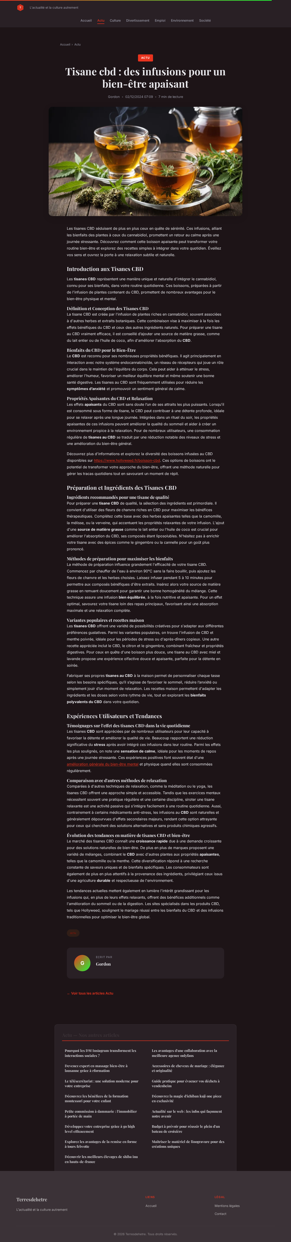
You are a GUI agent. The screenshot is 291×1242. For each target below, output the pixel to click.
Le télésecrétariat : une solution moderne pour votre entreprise (101, 1083)
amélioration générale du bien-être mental (102, 764)
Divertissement (137, 20)
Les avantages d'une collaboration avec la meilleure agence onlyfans (184, 1053)
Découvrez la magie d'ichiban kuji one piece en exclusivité (187, 1098)
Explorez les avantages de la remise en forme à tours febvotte (101, 1144)
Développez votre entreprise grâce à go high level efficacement (100, 1128)
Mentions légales (227, 1206)
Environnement (182, 20)
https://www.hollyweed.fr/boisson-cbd (127, 460)
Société (205, 20)
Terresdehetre (31, 1199)
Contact (220, 1214)
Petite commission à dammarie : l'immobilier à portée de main (101, 1113)
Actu (100, 20)
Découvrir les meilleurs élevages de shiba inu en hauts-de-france (101, 1159)
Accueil (86, 20)
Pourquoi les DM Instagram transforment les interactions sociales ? (100, 1053)
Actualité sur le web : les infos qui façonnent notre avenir (187, 1113)
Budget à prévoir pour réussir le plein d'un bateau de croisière (186, 1128)
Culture (115, 20)
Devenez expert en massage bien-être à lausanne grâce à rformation (96, 1068)
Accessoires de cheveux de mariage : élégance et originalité (188, 1068)
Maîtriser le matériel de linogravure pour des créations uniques (188, 1144)
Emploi (160, 20)
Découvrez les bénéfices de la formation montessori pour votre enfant (96, 1098)
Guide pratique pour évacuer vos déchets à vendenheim (186, 1083)
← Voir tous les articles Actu (90, 993)
